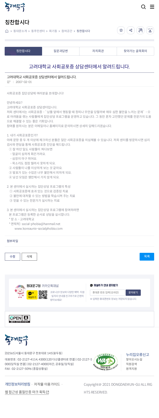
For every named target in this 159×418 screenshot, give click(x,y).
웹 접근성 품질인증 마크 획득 (25, 392)
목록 (147, 256)
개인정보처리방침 (17, 384)
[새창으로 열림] (140, 30)
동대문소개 (20, 31)
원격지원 (131, 369)
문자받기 (133, 292)
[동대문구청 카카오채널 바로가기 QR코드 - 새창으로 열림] (43, 294)
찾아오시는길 (134, 359)
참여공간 (66, 31)
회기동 (53, 31)
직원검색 (131, 364)
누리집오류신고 (137, 355)
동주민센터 (38, 31)
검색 (142, 9)
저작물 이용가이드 (47, 384)
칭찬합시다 (83, 31)
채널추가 (32, 297)
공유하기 (131, 30)
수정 (12, 257)
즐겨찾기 (121, 30)
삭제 (29, 257)
